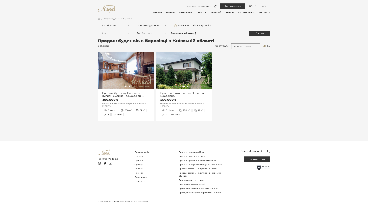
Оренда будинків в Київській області (198, 188)
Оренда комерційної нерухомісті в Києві (200, 193)
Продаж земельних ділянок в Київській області (200, 174)
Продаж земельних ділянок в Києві (197, 169)
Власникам (185, 12)
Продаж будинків (111, 19)
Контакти (264, 12)
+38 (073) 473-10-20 (108, 159)
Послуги (201, 12)
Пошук (260, 33)
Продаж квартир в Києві (192, 152)
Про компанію (246, 12)
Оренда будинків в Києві (192, 184)
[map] (268, 46)
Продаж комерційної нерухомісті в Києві (200, 165)
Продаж (157, 12)
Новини (229, 12)
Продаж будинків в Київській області (198, 160)
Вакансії (216, 12)
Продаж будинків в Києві (192, 156)
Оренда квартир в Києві (191, 180)
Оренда (170, 12)
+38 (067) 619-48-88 (198, 6)
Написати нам (232, 6)
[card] (264, 46)
